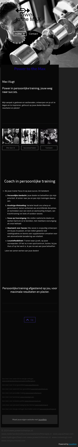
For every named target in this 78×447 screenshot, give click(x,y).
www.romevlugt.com (27, 397)
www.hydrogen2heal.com (39, 389)
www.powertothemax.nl (33, 393)
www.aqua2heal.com (32, 385)
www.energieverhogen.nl (48, 409)
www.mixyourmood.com (33, 401)
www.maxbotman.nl (41, 405)
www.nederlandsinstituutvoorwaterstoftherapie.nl (18, 381)
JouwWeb (42, 419)
